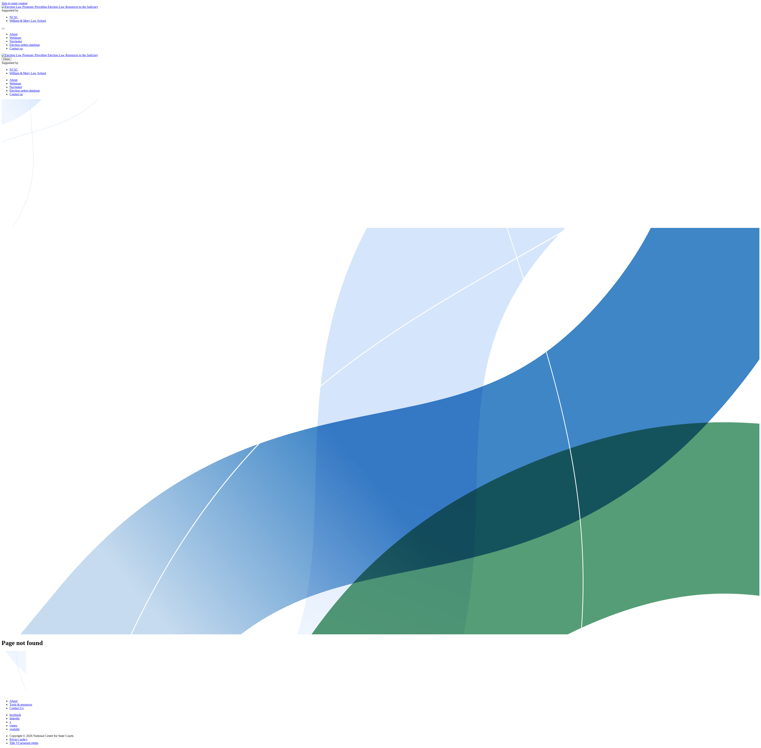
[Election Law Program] (50, 7)
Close (6, 59)
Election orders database (25, 45)
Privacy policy (19, 739)
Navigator (16, 41)
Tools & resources (21, 704)
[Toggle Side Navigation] (3, 28)
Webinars (15, 37)
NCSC (14, 17)
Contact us (16, 48)
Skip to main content (14, 3)
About (13, 34)
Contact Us (17, 708)
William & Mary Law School (28, 20)
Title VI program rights (24, 743)
